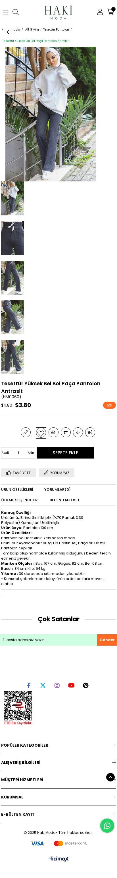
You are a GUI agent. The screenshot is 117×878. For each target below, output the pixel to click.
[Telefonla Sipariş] (26, 432)
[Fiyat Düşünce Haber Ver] (78, 432)
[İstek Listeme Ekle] (53, 432)
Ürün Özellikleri (17, 489)
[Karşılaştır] (66, 432)
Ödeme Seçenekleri (19, 500)
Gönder (107, 640)
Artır (31, 453)
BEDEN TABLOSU (64, 500)
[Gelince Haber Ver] (90, 432)
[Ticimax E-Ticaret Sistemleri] (59, 859)
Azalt (5, 453)
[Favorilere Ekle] (41, 433)
